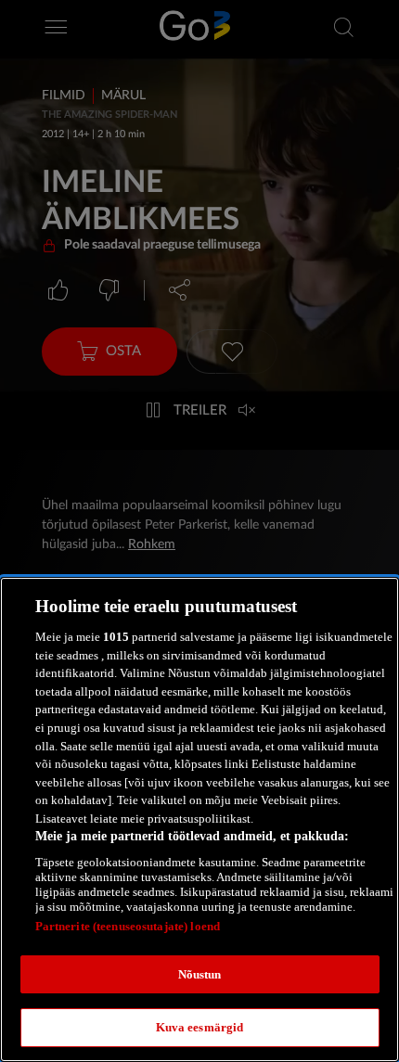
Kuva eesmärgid (200, 1027)
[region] (199, 819)
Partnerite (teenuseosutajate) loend (128, 926)
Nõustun (200, 974)
